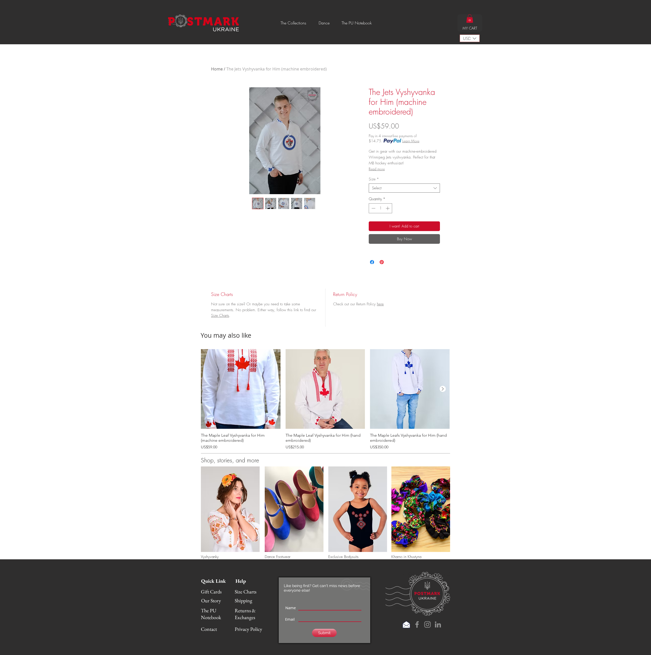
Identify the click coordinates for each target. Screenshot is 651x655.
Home (217, 69)
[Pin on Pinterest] (382, 262)
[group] (325, 399)
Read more (377, 168)
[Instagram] (427, 624)
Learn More (410, 140)
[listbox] (470, 38)
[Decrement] (372, 208)
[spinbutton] (380, 208)
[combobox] (404, 188)
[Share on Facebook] (372, 262)
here (380, 304)
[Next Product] (443, 389)
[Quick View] (240, 389)
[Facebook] (417, 624)
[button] (293, 23)
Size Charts (220, 315)
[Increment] (388, 208)
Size (374, 179)
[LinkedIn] (438, 624)
